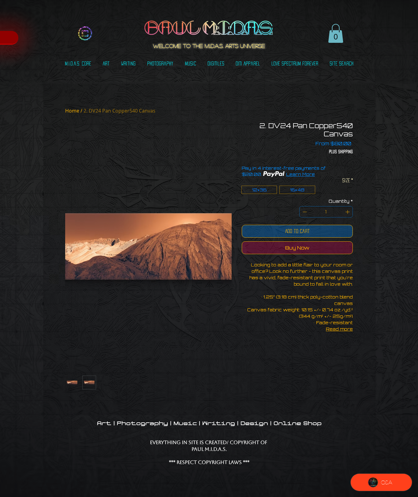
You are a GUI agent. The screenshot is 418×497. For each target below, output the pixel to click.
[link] (336, 33)
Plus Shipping (341, 151)
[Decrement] (304, 211)
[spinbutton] (326, 211)
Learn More (300, 174)
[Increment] (348, 211)
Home (72, 110)
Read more (339, 329)
